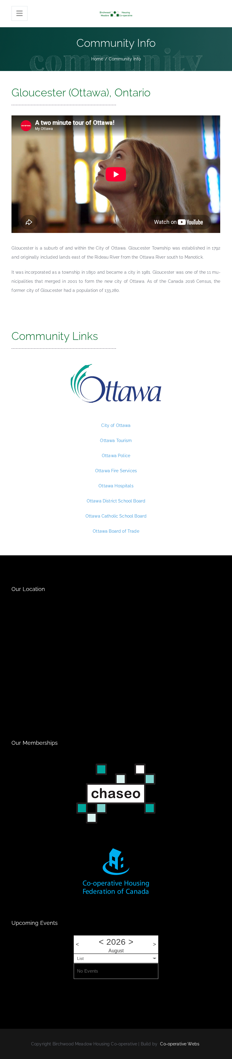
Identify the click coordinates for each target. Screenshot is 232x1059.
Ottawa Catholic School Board (116, 516)
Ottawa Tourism (116, 440)
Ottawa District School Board (116, 501)
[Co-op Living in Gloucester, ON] (116, 13)
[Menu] (19, 13)
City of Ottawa (115, 425)
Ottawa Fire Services (116, 470)
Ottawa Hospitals (115, 485)
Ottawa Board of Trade (116, 531)
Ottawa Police (116, 455)
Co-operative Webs (179, 1043)
